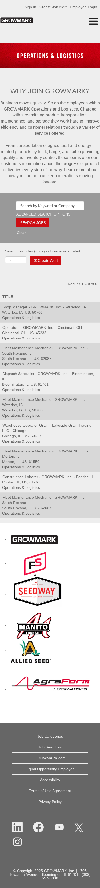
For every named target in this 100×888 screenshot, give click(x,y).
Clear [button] (21, 232)
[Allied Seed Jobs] (30, 650)
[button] (83, 21)
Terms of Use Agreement (50, 791)
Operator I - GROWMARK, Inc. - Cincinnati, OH (42, 327)
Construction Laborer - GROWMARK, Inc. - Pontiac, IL (48, 477)
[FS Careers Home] (35, 563)
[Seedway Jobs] (37, 593)
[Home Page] (34, 539)
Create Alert (47, 260)
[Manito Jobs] (34, 625)
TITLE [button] (7, 296)
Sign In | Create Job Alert (46, 7)
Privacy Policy (50, 801)
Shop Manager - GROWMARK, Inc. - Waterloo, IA (44, 307)
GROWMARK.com (50, 758)
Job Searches (50, 747)
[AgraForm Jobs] (50, 689)
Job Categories (50, 736)
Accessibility (50, 780)
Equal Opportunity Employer (50, 769)
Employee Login (83, 7)
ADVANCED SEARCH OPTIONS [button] (43, 214)
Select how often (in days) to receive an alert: (43, 251)
